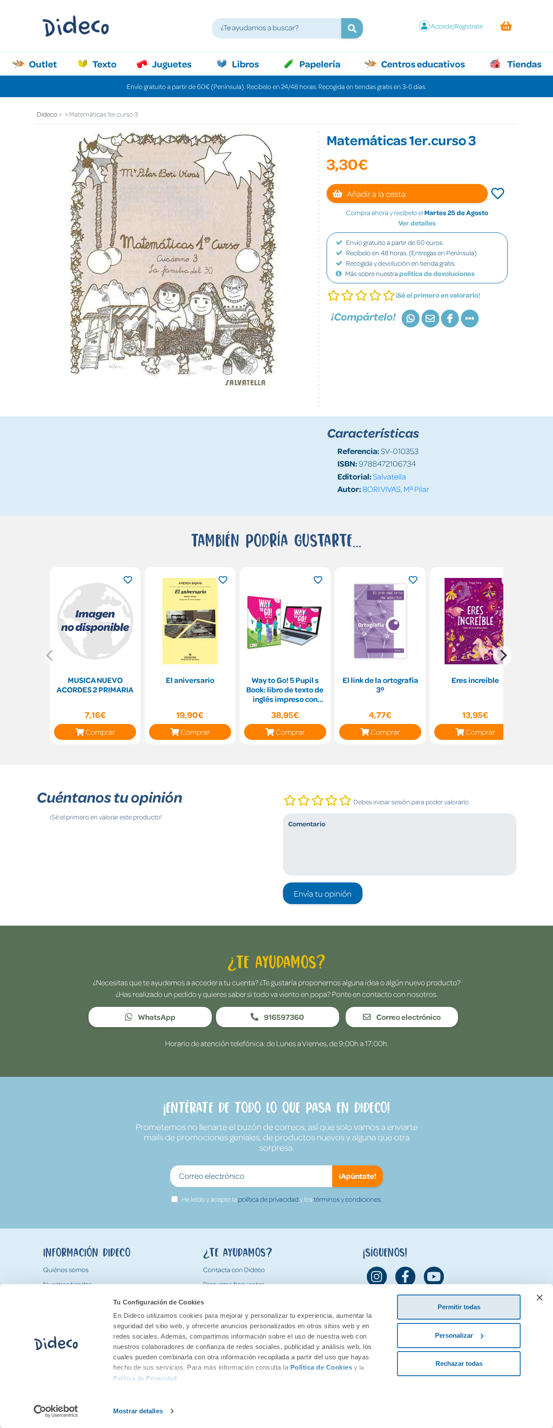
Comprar (100, 731)
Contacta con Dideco (234, 1269)
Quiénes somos (66, 1269)
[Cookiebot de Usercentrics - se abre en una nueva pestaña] (56, 1411)
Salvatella (389, 476)
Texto (109, 63)
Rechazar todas (459, 1363)
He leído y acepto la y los (281, 1199)
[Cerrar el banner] (540, 1298)
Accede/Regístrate (457, 26)
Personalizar (454, 1335)
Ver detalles (417, 223)
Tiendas (523, 63)
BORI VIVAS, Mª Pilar (395, 489)
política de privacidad (268, 1199)
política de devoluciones (437, 273)
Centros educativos (422, 63)
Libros (244, 63)
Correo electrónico (408, 1017)
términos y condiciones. (348, 1199)
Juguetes (171, 63)
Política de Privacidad (145, 1378)
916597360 (283, 1017)
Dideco (47, 114)
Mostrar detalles (138, 1411)
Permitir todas (459, 1307)
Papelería (319, 63)
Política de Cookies (321, 1367)
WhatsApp (156, 1017)
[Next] (502, 655)
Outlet (47, 63)
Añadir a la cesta (376, 193)
